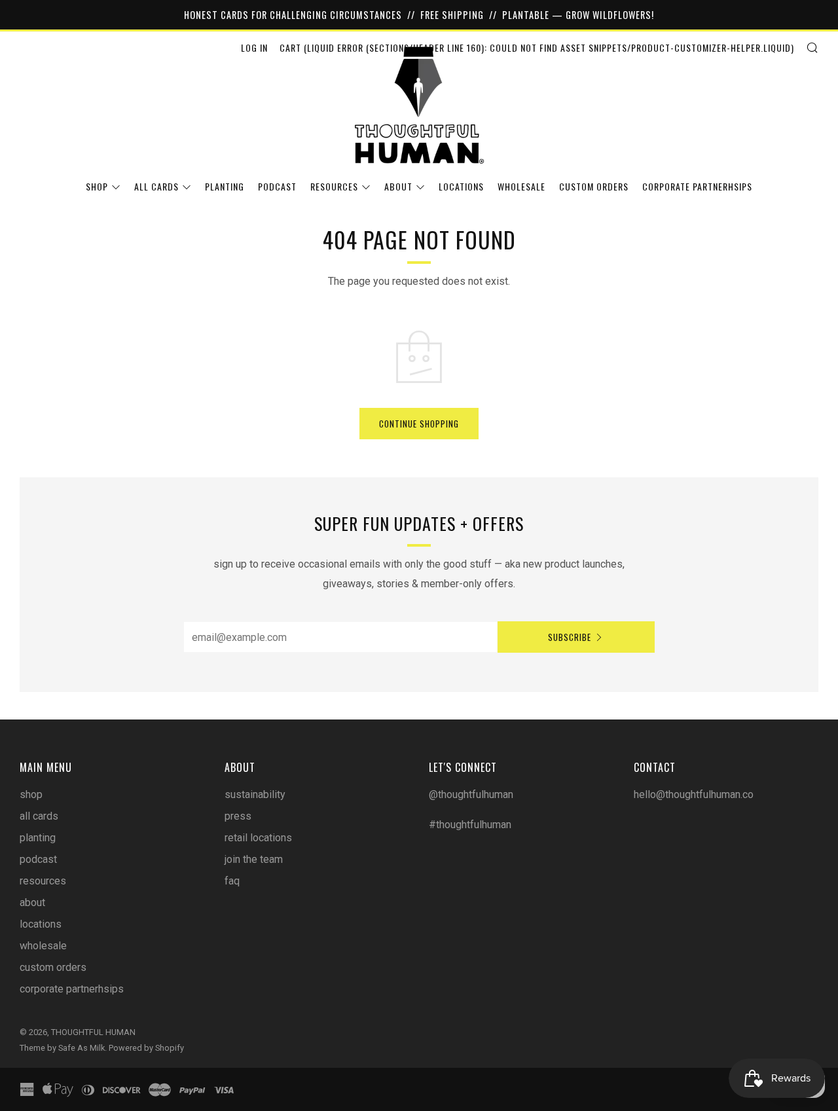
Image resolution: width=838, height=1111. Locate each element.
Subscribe (569, 637)
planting (224, 186)
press (238, 816)
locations (461, 186)
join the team (254, 859)
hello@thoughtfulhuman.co (694, 794)
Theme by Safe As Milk (62, 1048)
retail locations (258, 837)
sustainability (255, 794)
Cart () (537, 47)
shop (97, 186)
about (398, 186)
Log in (254, 47)
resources (334, 186)
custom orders (593, 186)
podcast (277, 186)
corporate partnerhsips (697, 186)
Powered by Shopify (146, 1048)
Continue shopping (419, 423)
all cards (156, 186)
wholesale (521, 186)
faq (232, 881)
